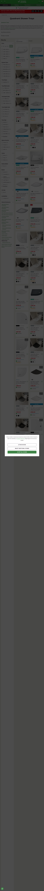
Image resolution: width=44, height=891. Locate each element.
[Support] (2, 888)
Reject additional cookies (22, 448)
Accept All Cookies (22, 452)
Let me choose (22, 444)
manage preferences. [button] (21, 438)
